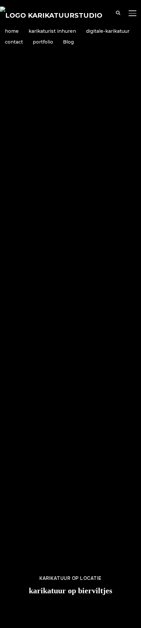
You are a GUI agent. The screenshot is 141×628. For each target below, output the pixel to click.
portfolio (43, 42)
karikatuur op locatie (70, 578)
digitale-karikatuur (108, 31)
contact (14, 42)
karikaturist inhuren (52, 31)
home (12, 31)
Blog (68, 42)
